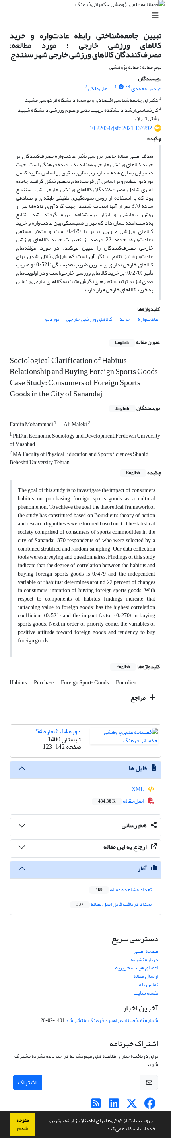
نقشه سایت (146, 992)
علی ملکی (97, 88)
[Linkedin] (113, 1105)
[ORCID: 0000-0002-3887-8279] (121, 87)
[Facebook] (149, 1105)
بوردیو (52, 319)
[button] (103, 1129)
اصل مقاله (121, 800)
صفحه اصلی (146, 951)
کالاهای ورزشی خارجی (89, 319)
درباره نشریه (144, 959)
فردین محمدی (146, 88)
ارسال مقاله (145, 976)
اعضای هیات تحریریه (136, 967)
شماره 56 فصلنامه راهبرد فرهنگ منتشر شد (111, 1020)
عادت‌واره (148, 319)
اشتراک (27, 1082)
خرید (124, 319)
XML (138, 789)
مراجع (138, 698)
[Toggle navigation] (88, 15)
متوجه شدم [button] (22, 1124)
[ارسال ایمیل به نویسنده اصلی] (127, 87)
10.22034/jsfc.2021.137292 (120, 128)
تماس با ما (147, 984)
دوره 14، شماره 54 (58, 731)
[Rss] (96, 1105)
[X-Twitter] (131, 1105)
